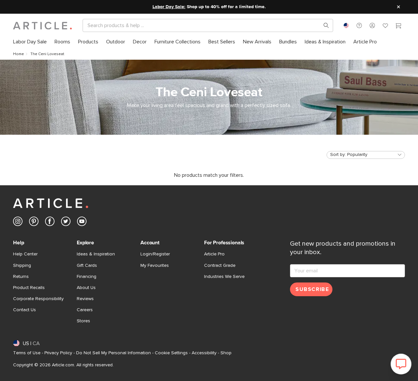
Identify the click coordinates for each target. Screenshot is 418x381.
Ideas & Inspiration (96, 254)
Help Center (25, 254)
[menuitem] (30, 42)
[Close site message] (398, 6)
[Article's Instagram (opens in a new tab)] (18, 222)
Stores (83, 321)
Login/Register (155, 254)
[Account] (372, 25)
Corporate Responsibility (38, 299)
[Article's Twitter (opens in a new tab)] (66, 222)
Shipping (22, 265)
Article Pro (214, 254)
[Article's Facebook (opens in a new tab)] (50, 222)
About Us (86, 287)
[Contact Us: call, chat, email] (359, 25)
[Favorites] (385, 26)
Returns (21, 276)
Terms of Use (26, 353)
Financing (86, 276)
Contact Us (24, 310)
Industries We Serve (224, 276)
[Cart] (398, 26)
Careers (85, 310)
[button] (359, 25)
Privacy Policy (58, 353)
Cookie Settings (171, 353)
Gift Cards (87, 265)
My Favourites (154, 265)
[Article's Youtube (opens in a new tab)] (82, 222)
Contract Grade (219, 265)
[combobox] (346, 25)
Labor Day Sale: (169, 7)
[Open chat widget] (401, 364)
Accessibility (204, 353)
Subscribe (312, 289)
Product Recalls (29, 287)
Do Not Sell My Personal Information (113, 353)
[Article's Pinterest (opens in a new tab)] (34, 222)
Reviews (85, 299)
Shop (226, 353)
